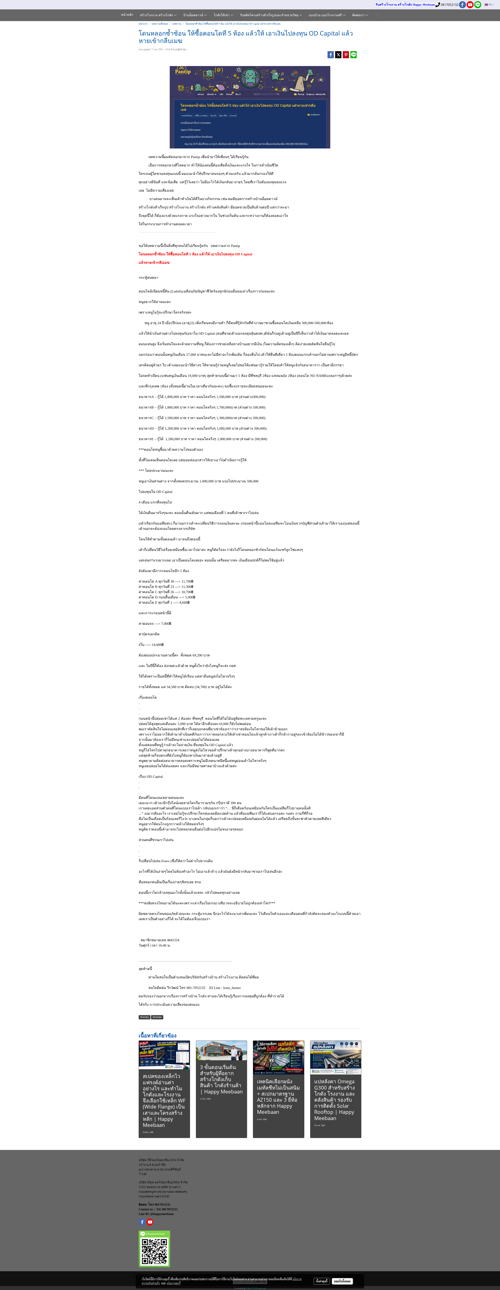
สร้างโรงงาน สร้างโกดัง (157, 15)
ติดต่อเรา (359, 15)
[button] (378, 15)
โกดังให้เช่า (222, 15)
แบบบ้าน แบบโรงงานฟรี (326, 15)
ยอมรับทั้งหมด (342, 1281)
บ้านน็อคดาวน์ (193, 15)
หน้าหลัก (127, 15)
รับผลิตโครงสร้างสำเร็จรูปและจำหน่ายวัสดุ (269, 15)
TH (490, 4)
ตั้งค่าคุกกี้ (321, 1281)
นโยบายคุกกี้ (173, 1283)
